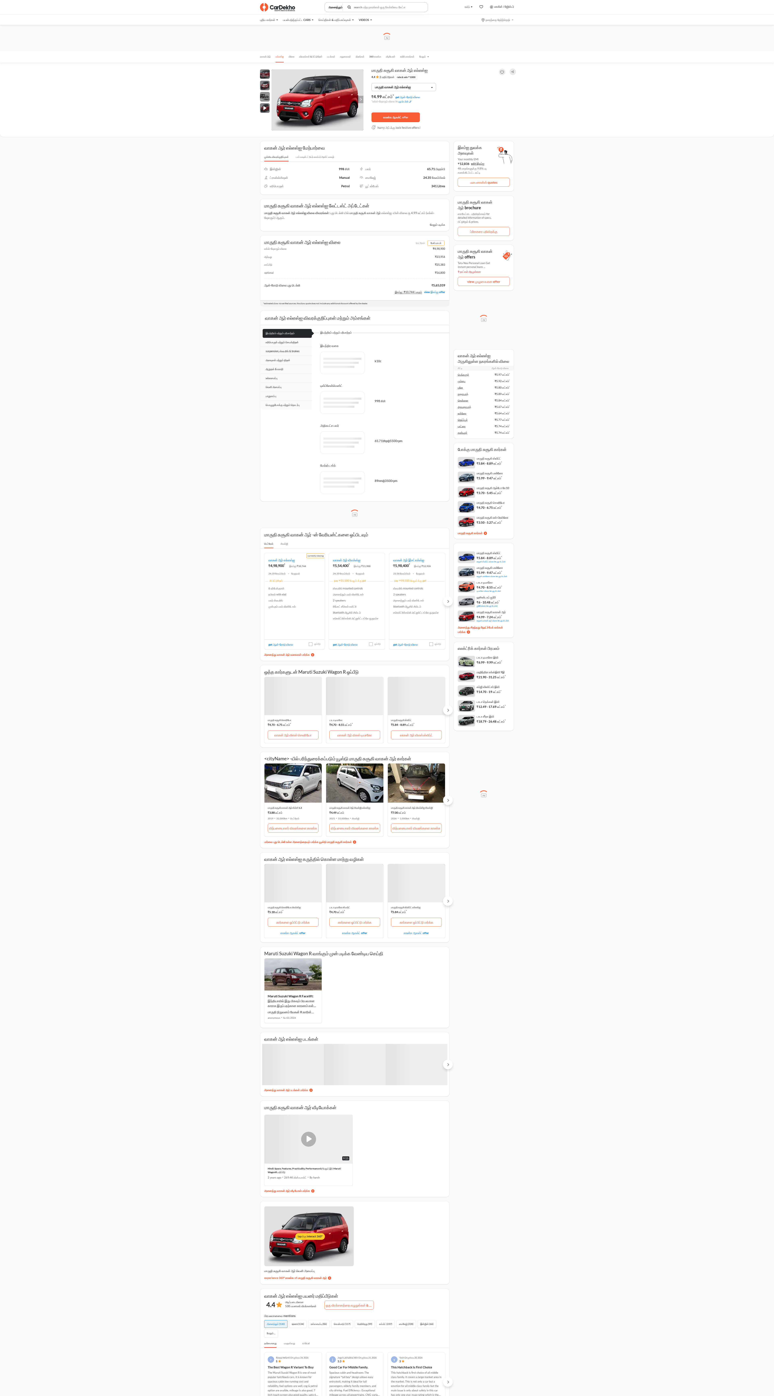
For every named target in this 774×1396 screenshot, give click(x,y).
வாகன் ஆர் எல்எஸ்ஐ (281, 560)
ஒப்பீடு (317, 643)
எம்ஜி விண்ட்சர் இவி (488, 687)
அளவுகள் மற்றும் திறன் (278, 360)
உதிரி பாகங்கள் (407, 56)
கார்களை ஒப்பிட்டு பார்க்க (293, 922)
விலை (291, 56)
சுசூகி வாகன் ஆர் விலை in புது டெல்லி (493, 620)
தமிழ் (467, 6)
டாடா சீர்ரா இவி (485, 716)
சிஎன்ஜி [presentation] (284, 543)
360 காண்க (375, 56)
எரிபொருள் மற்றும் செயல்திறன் (282, 342)
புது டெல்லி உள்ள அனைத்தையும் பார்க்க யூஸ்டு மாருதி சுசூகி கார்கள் (312, 842)
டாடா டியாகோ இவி (487, 657)
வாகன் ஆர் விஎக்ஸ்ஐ (346, 560)
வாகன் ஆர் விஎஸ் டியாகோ (354, 735)
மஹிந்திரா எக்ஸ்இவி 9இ (491, 672)
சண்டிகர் (462, 432)
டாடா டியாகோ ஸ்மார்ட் (339, 907)
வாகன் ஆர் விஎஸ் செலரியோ (293, 735)
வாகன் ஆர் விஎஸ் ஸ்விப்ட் (416, 735)
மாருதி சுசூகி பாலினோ (490, 473)
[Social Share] (512, 72)
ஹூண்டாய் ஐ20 (486, 597)
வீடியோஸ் (390, 56)
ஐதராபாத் (463, 394)
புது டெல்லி (403, 101)
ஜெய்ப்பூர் (463, 419)
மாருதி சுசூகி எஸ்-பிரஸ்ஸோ (492, 517)
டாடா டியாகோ (335, 720)
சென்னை (463, 400)
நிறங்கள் (360, 56)
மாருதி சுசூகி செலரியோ (279, 720)
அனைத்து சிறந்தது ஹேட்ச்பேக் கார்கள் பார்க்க (480, 630)
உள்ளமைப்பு (272, 378)
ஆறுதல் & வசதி (274, 369)
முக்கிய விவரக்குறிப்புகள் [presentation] (276, 156)
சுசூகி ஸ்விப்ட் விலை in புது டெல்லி (491, 561)
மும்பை (461, 381)
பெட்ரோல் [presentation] (268, 543)
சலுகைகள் (345, 56)
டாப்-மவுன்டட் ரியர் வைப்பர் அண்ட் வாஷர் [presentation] (315, 156)
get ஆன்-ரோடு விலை (407, 97)
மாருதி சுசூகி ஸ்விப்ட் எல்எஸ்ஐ (405, 907)
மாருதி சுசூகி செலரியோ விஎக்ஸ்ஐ (284, 907)
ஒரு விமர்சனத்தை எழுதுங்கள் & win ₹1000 (350, 1305)
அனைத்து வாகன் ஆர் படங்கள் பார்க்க (286, 1090)
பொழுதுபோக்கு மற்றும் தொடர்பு (283, 405)
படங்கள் (331, 56)
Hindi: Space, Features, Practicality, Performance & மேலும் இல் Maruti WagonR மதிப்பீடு (304, 1170)
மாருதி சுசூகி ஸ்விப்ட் (401, 720)
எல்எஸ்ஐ (280, 56)
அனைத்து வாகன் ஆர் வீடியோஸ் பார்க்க (287, 1190)
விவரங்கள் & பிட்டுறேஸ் (310, 56)
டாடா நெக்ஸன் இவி (488, 701)
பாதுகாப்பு (271, 396)
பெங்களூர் (463, 374)
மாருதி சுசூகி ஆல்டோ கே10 (493, 488)
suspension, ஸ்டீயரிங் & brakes (283, 351)
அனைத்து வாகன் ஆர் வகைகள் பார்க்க (287, 654)
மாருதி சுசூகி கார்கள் (470, 533)
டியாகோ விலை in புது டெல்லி (489, 591)
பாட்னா (462, 426)
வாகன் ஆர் (265, 56)
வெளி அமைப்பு (274, 387)
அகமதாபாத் (464, 407)
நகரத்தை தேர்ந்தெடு (498, 20)
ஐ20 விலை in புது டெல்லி (487, 606)
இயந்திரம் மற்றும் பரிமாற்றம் (280, 333)
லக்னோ (462, 413)
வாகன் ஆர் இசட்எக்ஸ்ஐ (408, 560)
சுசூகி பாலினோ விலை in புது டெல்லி (492, 576)
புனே (460, 387)
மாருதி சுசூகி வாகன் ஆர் (365, 213)
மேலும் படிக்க (437, 224)
